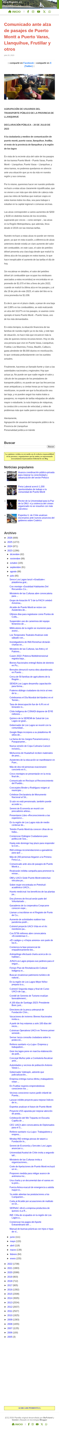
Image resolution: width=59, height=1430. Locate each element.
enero (13, 1258)
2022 (10, 1264)
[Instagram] (33, 11)
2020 (10, 1272)
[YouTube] (38, 11)
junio (12, 1237)
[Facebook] (28, 11)
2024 (10, 546)
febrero (13, 1254)
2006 (10, 1332)
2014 (10, 1298)
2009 (10, 1319)
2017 (10, 1285)
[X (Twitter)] (44, 11)
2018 (10, 1281)
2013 (10, 1302)
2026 (10, 538)
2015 (10, 1294)
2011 (10, 1311)
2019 (10, 1277)
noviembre (15, 558)
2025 (10, 542)
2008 (10, 1324)
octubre (14, 563)
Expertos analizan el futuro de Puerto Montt (30, 1107)
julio (12, 576)
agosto (13, 571)
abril (12, 1245)
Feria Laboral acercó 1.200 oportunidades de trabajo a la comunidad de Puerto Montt (32, 489)
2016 (10, 1289)
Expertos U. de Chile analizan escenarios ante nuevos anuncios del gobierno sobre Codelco (36, 518)
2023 (10, 550)
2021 (10, 1268)
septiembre (15, 567)
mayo (13, 1241)
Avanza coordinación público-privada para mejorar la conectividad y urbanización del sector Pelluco (36, 475)
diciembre (15, 554)
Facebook (28, 63)
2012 (10, 1307)
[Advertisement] (29, 1372)
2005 (10, 1337)
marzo (13, 1250)
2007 (10, 1328)
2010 (10, 1315)
